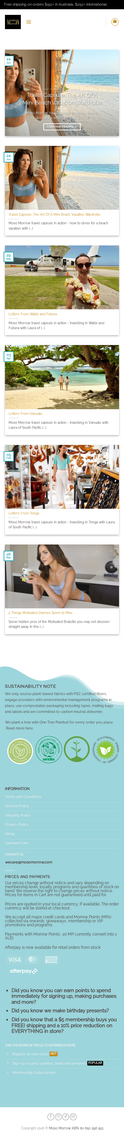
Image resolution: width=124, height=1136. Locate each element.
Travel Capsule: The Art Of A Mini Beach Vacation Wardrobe (62, 99)
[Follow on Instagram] (58, 1116)
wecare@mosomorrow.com (28, 862)
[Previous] (15, 92)
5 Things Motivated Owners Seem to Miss (40, 613)
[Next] (108, 92)
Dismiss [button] (114, 4)
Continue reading (62, 126)
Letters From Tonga (24, 513)
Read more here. (19, 728)
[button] (28, 21)
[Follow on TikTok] (65, 1116)
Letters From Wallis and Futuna (33, 314)
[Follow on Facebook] (50, 1116)
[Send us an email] (73, 1116)
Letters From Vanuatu (25, 413)
